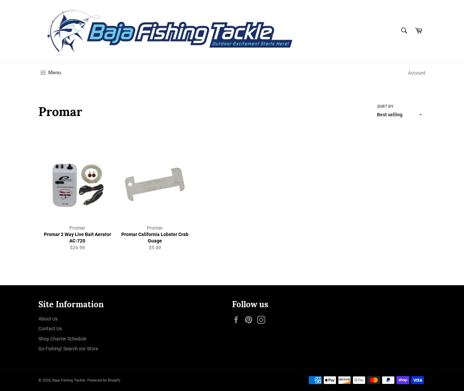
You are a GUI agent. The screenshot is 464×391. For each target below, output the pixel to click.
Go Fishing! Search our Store (68, 348)
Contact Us (50, 328)
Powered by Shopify (103, 380)
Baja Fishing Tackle (68, 380)
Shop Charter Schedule (62, 338)
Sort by (385, 106)
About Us (48, 318)
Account (417, 73)
